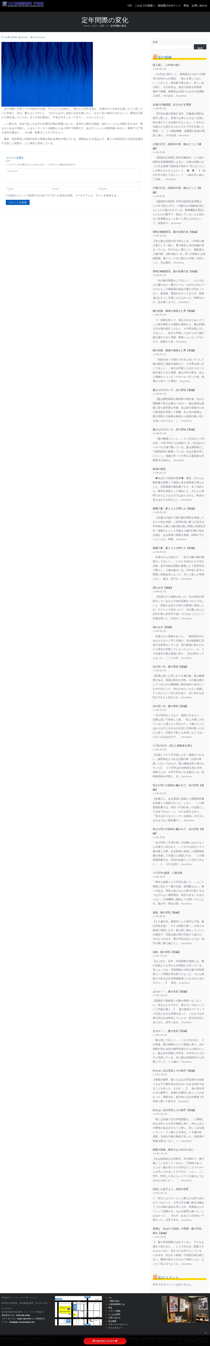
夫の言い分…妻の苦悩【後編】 (171, 666)
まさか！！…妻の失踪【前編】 (171, 1031)
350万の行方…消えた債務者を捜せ (172, 745)
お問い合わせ (199, 6)
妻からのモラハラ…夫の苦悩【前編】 (174, 429)
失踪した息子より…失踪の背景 (171, 1189)
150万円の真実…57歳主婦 (167, 872)
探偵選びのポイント (169, 6)
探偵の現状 (159, 469)
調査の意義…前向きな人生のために (173, 1149)
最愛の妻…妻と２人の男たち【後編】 (174, 508)
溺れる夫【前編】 (163, 627)
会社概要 (112, 1321)
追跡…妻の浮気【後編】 (167, 912)
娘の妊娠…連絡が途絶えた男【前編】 (174, 350)
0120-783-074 (24, 1319)
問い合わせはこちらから (104, 1341)
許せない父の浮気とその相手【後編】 (174, 1070)
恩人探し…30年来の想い (167, 65)
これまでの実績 (144, 6)
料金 (186, 6)
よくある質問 (114, 1314)
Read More (181, 95)
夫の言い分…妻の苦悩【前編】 (171, 706)
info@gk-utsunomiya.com (22, 1322)
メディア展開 (114, 1311)
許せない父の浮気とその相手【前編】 (174, 1110)
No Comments (39, 37)
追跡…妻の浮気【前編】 (167, 952)
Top (110, 1297)
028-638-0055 (23, 1315)
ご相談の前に (114, 1301)
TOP (129, 6)
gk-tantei (24, 37)
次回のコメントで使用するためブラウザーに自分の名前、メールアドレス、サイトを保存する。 (63, 195)
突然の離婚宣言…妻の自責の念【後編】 (176, 231)
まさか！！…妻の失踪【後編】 (171, 991)
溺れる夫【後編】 (163, 587)
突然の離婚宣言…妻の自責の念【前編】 (176, 271)
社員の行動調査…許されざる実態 (172, 104)
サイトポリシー (115, 1328)
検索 (155, 42)
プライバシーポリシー (118, 1324)
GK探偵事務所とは (116, 1304)
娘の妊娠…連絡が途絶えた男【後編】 (174, 310)
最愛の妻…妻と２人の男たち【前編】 (174, 548)
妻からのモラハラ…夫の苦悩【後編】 (174, 390)
